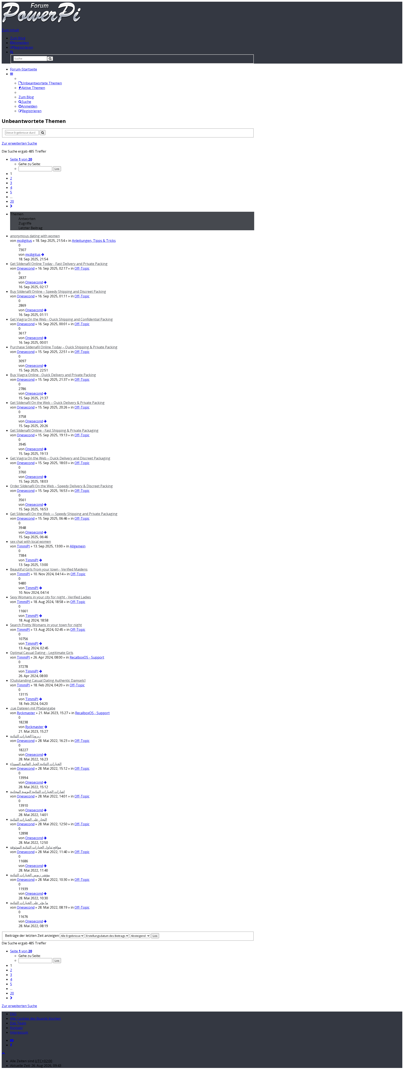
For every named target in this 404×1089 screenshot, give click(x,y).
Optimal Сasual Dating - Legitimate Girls (41, 652)
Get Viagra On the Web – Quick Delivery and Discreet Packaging (60, 458)
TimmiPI (23, 546)
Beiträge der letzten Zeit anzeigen (32, 935)
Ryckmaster (26, 713)
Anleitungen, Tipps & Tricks (94, 240)
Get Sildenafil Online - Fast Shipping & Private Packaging (54, 430)
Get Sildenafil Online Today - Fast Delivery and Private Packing (59, 263)
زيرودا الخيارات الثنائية (25, 736)
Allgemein (77, 546)
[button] (11, 206)
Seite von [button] (21, 159)
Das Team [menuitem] (18, 1023)
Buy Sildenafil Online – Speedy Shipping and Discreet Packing (58, 291)
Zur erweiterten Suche (19, 143)
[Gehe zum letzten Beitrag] (42, 254)
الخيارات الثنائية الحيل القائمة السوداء (35, 764)
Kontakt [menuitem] (16, 1027)
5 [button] (11, 192)
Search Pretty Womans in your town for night (46, 625)
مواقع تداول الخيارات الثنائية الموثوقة (35, 847)
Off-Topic (81, 268)
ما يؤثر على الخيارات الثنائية (29, 902)
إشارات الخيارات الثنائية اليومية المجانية (37, 791)
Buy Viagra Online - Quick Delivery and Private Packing (53, 375)
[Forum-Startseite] (41, 22)
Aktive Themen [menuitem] (33, 87)
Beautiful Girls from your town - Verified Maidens (49, 569)
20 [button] (12, 201)
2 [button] (11, 178)
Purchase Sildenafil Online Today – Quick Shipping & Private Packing (63, 347)
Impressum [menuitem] (19, 1032)
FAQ (13, 1014)
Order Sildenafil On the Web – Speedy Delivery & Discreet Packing (61, 486)
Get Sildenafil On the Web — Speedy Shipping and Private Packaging (63, 513)
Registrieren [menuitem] (31, 111)
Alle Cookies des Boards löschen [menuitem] (35, 1018)
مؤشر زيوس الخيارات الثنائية (30, 875)
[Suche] (50, 58)
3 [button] (11, 183)
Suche (26, 101)
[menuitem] (19, 42)
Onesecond (26, 268)
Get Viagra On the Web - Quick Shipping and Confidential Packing (61, 319)
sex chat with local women (30, 541)
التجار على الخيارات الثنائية (28, 819)
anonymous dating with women (35, 236)
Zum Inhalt (10, 30)
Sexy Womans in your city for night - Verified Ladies (50, 597)
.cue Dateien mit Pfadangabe (32, 708)
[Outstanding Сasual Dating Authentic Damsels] (47, 680)
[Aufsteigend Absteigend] (140, 935)
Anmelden (29, 106)
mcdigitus (24, 240)
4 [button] (11, 187)
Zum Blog (17, 38)
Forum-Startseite (23, 69)
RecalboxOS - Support (87, 657)
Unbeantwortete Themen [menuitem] (41, 83)
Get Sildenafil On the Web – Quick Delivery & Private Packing (57, 402)
